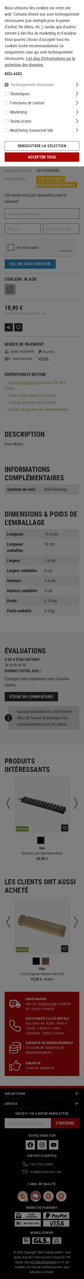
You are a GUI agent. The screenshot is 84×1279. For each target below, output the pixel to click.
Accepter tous (42, 157)
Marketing (18, 112)
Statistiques (20, 93)
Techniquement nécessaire (32, 84)
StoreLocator (20, 121)
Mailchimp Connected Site (31, 130)
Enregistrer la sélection (42, 145)
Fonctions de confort (27, 103)
